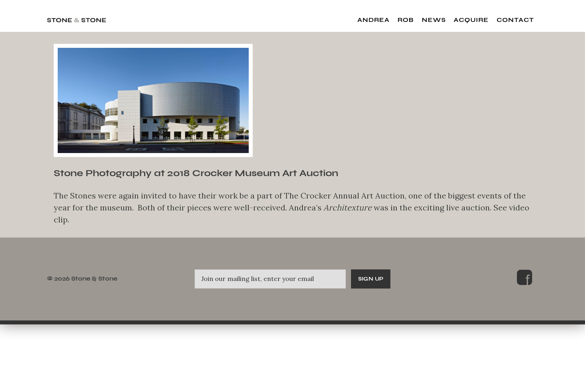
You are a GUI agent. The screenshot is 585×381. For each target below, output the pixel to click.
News (434, 20)
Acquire (471, 20)
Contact (515, 20)
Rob (406, 20)
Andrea (373, 20)
